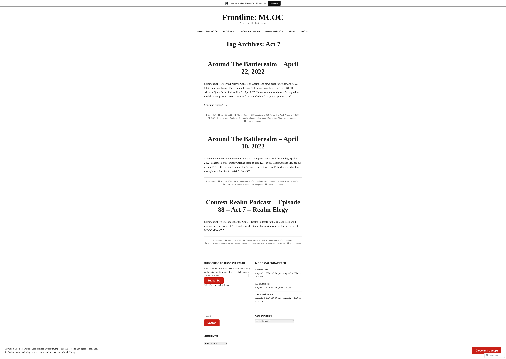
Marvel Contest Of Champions (250, 115)
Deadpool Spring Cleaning (250, 118)
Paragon (292, 118)
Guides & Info (273, 31)
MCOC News (269, 115)
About (304, 31)
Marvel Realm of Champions (273, 243)
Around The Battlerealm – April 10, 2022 (253, 142)
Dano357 (212, 115)
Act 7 (213, 118)
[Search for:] (227, 316)
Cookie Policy (68, 352)
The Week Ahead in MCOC (287, 115)
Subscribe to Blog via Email (224, 263)
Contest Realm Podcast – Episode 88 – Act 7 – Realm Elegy (253, 206)
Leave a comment (254, 121)
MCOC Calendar (250, 31)
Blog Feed (229, 31)
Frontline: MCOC (253, 17)
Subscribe (213, 280)
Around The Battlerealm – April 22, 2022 (253, 68)
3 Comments (295, 243)
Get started (274, 3)
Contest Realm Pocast (255, 240)
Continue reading (213, 105)
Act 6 (228, 184)
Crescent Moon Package (227, 118)
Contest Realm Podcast (223, 243)
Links (292, 31)
